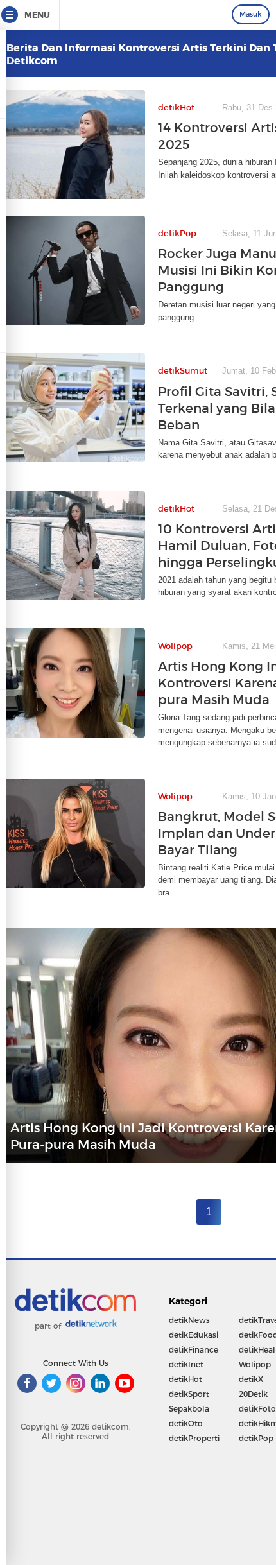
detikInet (186, 1364)
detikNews (189, 1320)
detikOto (186, 1423)
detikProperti (194, 1438)
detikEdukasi (193, 1335)
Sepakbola (189, 1409)
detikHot (185, 1379)
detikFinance (193, 1349)
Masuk (250, 14)
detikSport (189, 1394)
